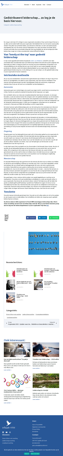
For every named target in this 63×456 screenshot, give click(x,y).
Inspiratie (38, 4)
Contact (49, 4)
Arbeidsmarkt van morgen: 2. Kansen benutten (22, 270)
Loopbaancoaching (12, 317)
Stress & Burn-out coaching (13, 314)
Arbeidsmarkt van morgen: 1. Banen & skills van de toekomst (51, 270)
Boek (33, 4)
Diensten (26, 4)
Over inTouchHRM (37, 424)
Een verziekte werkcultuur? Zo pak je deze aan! (50, 283)
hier (47, 205)
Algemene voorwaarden (38, 427)
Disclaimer (35, 431)
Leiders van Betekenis (36, 60)
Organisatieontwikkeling (42, 314)
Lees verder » (7, 370)
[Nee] (59, 452)
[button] (31, 217)
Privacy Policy (36, 429)
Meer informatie (35, 453)
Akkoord (27, 453)
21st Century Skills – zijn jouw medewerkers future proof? (13, 391)
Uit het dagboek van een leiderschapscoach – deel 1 (24, 283)
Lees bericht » (20, 274)
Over (44, 4)
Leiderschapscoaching (16, 25)
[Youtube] (6, 432)
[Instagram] (10, 432)
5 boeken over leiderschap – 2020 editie (22, 296)
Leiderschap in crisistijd (40, 390)
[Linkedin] (3, 432)
